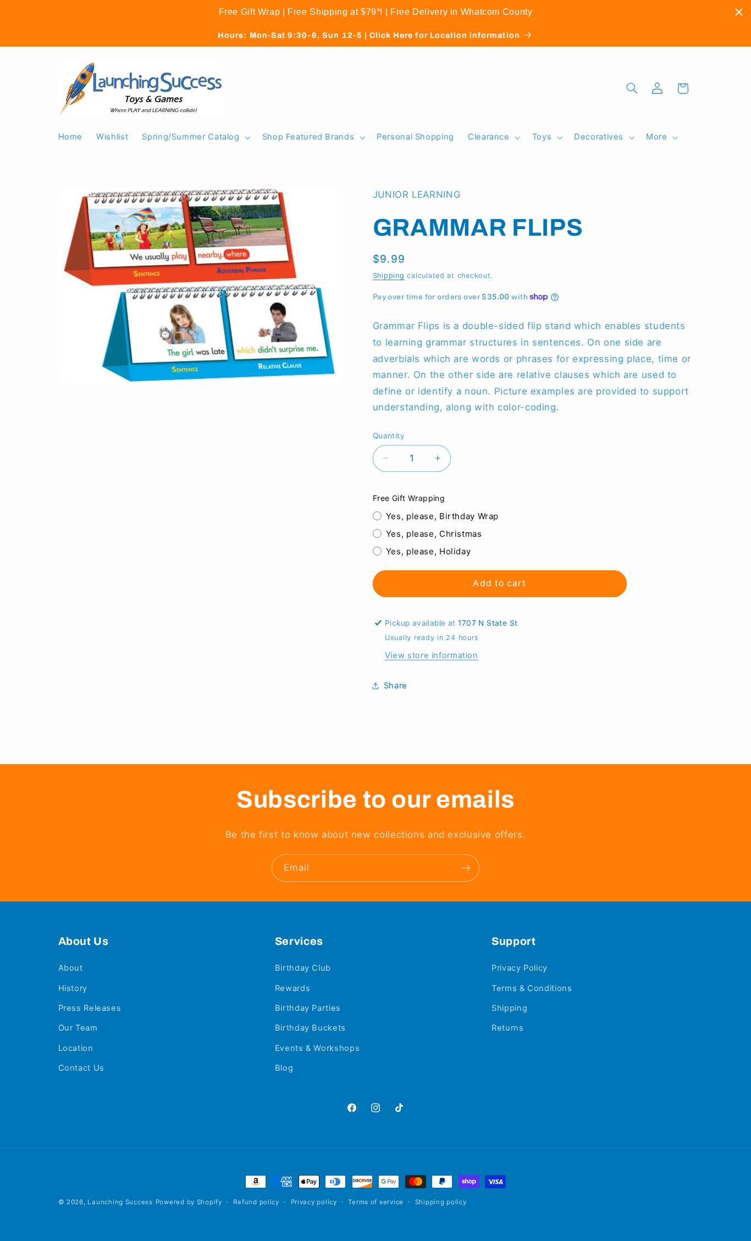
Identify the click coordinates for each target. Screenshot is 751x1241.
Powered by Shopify (189, 1202)
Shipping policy (441, 1202)
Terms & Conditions (532, 988)
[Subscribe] (466, 867)
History (72, 988)
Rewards (292, 988)
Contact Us (81, 1068)
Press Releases (90, 1008)
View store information (431, 655)
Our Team (78, 1028)
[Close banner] (739, 12)
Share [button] (395, 685)
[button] (195, 137)
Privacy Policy (520, 968)
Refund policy (256, 1202)
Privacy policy (314, 1202)
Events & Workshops (317, 1048)
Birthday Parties (308, 1008)
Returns (507, 1028)
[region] (375, 12)
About (70, 968)
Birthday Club (303, 968)
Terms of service (376, 1202)
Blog (284, 1068)
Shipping (389, 275)
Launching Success (120, 1202)
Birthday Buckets (310, 1028)
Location (75, 1048)
